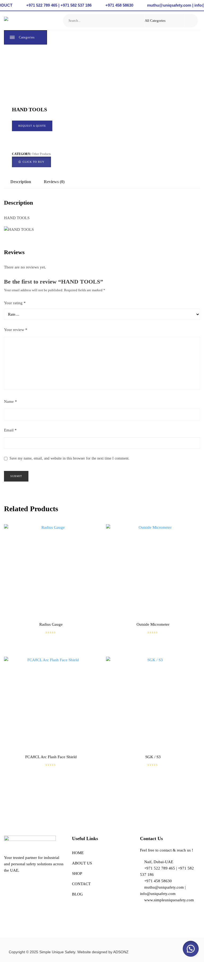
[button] (31, 161)
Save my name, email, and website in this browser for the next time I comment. (70, 458)
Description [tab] (20, 181)
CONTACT (81, 884)
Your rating (15, 303)
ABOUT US (82, 863)
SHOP (77, 873)
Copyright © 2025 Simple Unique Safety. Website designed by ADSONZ (69, 952)
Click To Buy (33, 161)
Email (10, 430)
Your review (15, 330)
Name (10, 401)
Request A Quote (32, 125)
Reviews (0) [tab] (54, 181)
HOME (78, 853)
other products (41, 154)
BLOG (77, 894)
